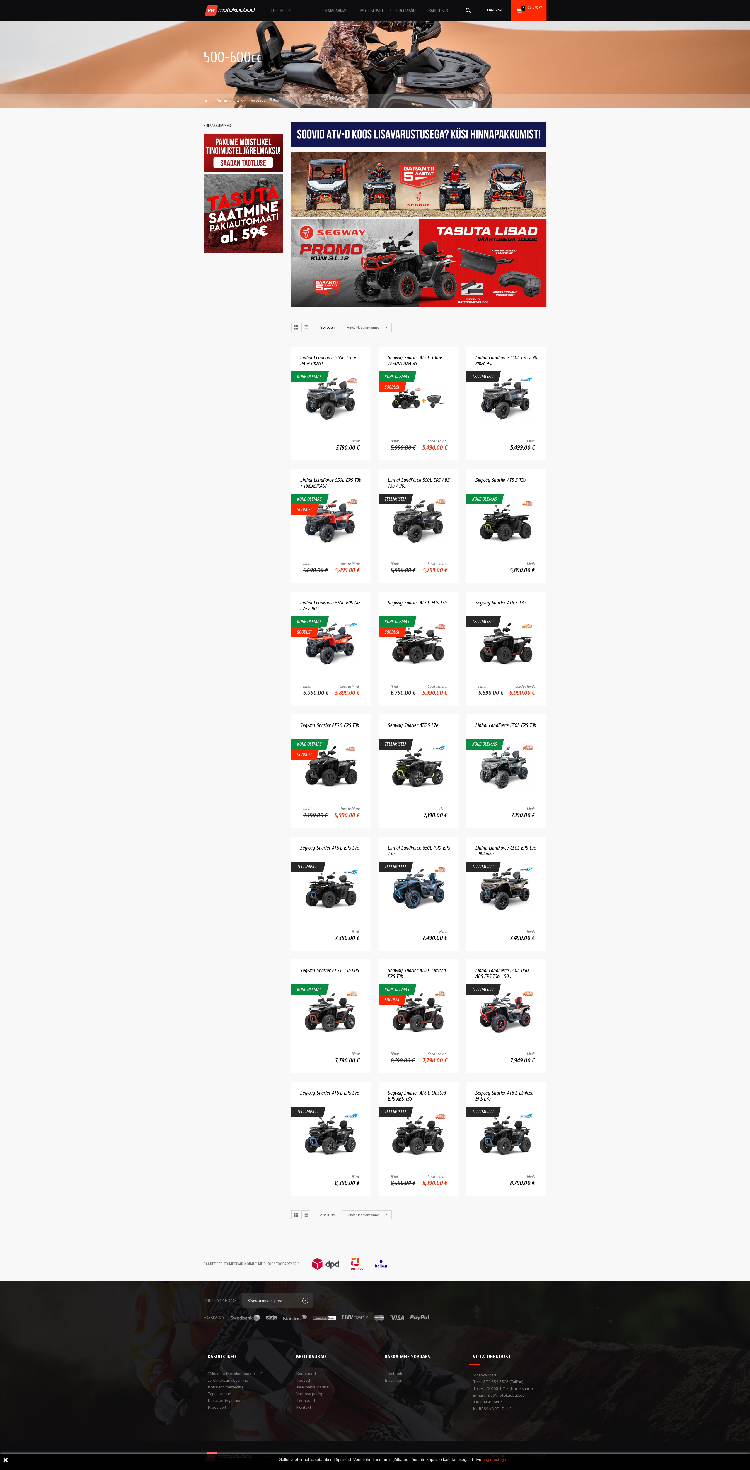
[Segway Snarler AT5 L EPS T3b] (419, 643)
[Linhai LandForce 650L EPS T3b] (506, 766)
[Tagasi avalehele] (208, 101)
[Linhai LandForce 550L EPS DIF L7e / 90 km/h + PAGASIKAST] (331, 643)
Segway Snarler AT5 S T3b (500, 480)
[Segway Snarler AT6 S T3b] (506, 643)
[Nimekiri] (305, 327)
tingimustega (494, 1459)
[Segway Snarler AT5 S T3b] (506, 520)
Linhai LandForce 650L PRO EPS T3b (419, 851)
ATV (240, 101)
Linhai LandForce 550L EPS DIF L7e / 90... (330, 606)
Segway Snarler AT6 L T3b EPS (329, 970)
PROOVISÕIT (406, 10)
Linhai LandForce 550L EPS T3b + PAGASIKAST (330, 483)
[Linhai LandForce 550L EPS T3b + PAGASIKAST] (331, 520)
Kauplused (438, 10)
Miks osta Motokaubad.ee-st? (235, 1373)
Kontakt (303, 1407)
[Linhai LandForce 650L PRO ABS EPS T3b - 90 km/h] (506, 1011)
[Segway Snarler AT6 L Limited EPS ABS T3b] (419, 1133)
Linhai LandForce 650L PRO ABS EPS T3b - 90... (502, 973)
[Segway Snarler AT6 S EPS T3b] (331, 766)
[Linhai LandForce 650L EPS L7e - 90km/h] (506, 888)
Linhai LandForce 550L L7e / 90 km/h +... (506, 361)
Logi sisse (495, 10)
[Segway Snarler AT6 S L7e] (419, 766)
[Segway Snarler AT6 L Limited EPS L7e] (506, 1133)
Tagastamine (219, 1393)
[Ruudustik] (295, 327)
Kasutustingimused (226, 1400)
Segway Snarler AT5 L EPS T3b (417, 603)
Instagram (394, 1380)
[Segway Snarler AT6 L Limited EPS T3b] (419, 1011)
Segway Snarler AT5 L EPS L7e (329, 848)
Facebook (393, 1373)
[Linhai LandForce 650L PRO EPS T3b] (419, 888)
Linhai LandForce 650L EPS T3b (505, 725)
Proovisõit (217, 1407)
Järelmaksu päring (312, 1386)
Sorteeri (327, 327)
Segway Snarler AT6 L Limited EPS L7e (504, 1096)
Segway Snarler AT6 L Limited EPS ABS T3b (416, 1096)
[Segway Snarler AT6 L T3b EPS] (331, 1011)
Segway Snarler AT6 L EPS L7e (329, 1093)
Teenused (305, 1400)
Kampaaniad (336, 10)
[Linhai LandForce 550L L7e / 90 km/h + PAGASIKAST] (506, 398)
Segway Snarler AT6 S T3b (500, 603)
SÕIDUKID (222, 101)
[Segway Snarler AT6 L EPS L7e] (331, 1133)
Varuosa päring (309, 1393)
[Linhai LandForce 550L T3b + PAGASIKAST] (331, 398)
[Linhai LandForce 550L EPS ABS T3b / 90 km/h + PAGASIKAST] (419, 520)
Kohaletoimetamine (226, 1386)
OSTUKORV (532, 8)
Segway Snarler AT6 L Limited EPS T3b (416, 973)
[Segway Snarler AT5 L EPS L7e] (331, 888)
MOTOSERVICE (372, 10)
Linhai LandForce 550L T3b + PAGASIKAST (328, 361)
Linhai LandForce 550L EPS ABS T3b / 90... (418, 483)
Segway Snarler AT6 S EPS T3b (329, 725)
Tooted (303, 1380)
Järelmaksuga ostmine (228, 1380)
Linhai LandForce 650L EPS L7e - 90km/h (505, 851)
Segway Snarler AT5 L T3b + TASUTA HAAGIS (415, 361)
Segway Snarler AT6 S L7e (413, 725)
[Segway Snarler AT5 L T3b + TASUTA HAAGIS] (419, 398)
